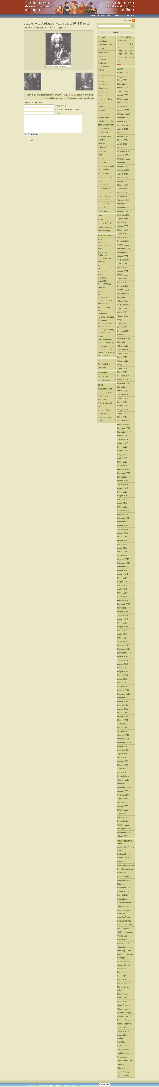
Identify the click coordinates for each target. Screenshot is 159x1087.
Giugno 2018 (122, 406)
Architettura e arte (105, 45)
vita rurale (102, 207)
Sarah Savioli (103, 170)
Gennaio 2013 (123, 645)
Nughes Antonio (124, 884)
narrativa (101, 140)
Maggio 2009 (122, 810)
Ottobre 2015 (122, 526)
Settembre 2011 (123, 705)
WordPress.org (104, 231)
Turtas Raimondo (124, 1076)
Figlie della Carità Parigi (105, 404)
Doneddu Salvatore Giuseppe (125, 956)
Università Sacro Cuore (104, 419)
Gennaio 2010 (123, 780)
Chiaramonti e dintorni (103, 68)
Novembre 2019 (124, 342)
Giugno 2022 (122, 226)
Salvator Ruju (123, 1031)
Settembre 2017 (123, 439)
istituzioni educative (106, 121)
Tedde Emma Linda (125, 1061)
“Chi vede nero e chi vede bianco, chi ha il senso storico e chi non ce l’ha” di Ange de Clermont (106, 349)
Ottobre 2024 (122, 121)
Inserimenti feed (104, 223)
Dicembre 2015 (123, 518)
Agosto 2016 (122, 488)
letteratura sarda (104, 129)
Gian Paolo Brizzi (105, 364)
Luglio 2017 (122, 447)
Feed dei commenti (105, 227)
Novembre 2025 (124, 84)
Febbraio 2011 (123, 731)
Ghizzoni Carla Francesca (123, 966)
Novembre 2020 (124, 297)
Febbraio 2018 (123, 421)
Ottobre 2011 (122, 701)
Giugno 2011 (122, 716)
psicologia (102, 159)
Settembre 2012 (123, 660)
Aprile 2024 (122, 144)
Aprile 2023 (122, 189)
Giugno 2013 (122, 627)
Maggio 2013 (122, 630)
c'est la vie (102, 56)
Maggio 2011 (122, 720)
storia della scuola (105, 185)
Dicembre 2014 (123, 563)
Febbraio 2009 (123, 821)
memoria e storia (104, 136)
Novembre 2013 (124, 608)
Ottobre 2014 (122, 570)
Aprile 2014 (122, 589)
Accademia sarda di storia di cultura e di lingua (45, 6)
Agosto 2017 (122, 443)
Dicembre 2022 (123, 204)
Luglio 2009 (122, 802)
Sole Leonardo (123, 1057)
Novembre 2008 (124, 832)
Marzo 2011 (122, 728)
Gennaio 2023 (123, 200)
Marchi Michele (123, 877)
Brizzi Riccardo (123, 928)
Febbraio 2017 (123, 466)
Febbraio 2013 (123, 642)
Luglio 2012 (122, 668)
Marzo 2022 (122, 237)
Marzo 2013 (122, 638)
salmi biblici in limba (106, 166)
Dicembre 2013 (123, 604)
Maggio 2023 (122, 185)
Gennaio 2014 (123, 600)
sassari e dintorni (105, 177)
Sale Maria (121, 1028)
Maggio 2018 (122, 410)
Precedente (28, 140)
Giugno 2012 (122, 672)
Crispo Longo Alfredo (126, 865)
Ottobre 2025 (122, 88)
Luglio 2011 (122, 713)
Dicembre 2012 (123, 649)
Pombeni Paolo (123, 888)
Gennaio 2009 (123, 825)
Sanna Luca (122, 899)
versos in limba (104, 200)
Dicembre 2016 (123, 473)
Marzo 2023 (122, 193)
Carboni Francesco (125, 932)
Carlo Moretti (103, 376)
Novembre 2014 (124, 567)
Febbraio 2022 (123, 241)
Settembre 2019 (123, 350)
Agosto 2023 (122, 174)
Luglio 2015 (122, 537)
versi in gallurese (105, 192)
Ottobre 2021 (122, 256)
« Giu (119, 64)
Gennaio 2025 (123, 110)
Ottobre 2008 (122, 836)
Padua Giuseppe (124, 1013)
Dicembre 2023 (123, 159)
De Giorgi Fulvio (124, 951)
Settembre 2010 (123, 750)
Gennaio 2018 (123, 425)
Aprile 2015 (122, 548)
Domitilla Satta (104, 380)
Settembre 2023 (123, 170)
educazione (102, 88)
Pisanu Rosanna (124, 1024)
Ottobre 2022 (122, 211)
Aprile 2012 (122, 679)
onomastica (102, 144)
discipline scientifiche (102, 82)
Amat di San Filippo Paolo (125, 848)
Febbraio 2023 (123, 196)
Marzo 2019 (122, 372)
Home (92, 15)
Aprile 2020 (122, 324)
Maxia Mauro (122, 998)
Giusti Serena (123, 873)
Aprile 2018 (122, 413)
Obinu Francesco (124, 1005)
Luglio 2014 (122, 578)
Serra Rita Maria (124, 903)
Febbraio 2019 (123, 376)
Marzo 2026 (122, 80)
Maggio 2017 (122, 454)
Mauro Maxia (122, 994)
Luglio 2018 (122, 402)
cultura (100, 77)
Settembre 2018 (123, 395)
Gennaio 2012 (123, 690)
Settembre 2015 (123, 529)
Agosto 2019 (122, 353)
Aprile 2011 (122, 724)
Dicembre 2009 (123, 784)
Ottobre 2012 (122, 657)
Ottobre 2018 (122, 391)
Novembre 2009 (124, 787)
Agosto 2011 (122, 709)
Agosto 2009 (122, 799)
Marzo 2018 (122, 417)
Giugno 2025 (122, 95)
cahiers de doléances (102, 61)
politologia (102, 151)
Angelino (101, 239)
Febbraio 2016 (123, 511)
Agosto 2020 (122, 309)
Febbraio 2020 (123, 331)
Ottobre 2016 (122, 481)
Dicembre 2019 (123, 338)
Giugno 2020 (122, 316)
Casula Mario (122, 936)
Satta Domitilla (123, 1046)
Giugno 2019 (122, 361)
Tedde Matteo (123, 906)
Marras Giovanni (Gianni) (124, 988)
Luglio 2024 (122, 133)
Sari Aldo (121, 1042)
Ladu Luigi (121, 972)
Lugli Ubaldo (122, 980)
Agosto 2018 (122, 398)
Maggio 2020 (122, 320)
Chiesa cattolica (104, 393)
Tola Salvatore (123, 1068)
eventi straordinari (105, 99)
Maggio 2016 (122, 499)
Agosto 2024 (122, 129)
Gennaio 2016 (123, 514)
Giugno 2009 (122, 806)
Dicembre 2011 (123, 694)
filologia (101, 103)
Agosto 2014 (122, 574)
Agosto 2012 (122, 664)
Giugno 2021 (122, 271)
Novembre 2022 (124, 207)
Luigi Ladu (102, 368)
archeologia (102, 41)
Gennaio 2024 (123, 155)
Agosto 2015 (122, 533)
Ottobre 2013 (122, 612)
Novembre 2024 (124, 118)
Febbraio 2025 (123, 106)
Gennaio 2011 (123, 735)
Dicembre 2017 (123, 428)
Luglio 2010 (122, 758)
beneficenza (103, 52)
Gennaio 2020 (123, 335)
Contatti (130, 15)
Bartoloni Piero (123, 854)
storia (100, 181)
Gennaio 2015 (123, 559)
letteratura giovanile (106, 125)
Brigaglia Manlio (124, 921)
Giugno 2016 (122, 496)
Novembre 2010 (124, 743)
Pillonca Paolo (123, 1020)
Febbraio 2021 (123, 286)
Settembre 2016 (123, 484)
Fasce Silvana (123, 961)
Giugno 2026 (122, 73)
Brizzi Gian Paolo (124, 925)
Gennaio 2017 (123, 469)
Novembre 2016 (124, 477)
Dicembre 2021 (123, 249)
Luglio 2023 (122, 178)
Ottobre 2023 (122, 166)
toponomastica (104, 188)
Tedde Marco (122, 1065)
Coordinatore (119, 15)
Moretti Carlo (122, 1001)
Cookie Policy (123, 943)
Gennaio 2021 (123, 290)
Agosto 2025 (122, 91)
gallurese (101, 110)
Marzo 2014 (122, 593)
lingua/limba (103, 132)
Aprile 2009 (122, 814)
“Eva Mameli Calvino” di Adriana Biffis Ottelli (105, 300)
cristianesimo (103, 74)
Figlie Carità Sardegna (103, 397)
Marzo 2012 (122, 683)
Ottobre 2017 (122, 436)
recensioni (102, 162)
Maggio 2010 (122, 765)
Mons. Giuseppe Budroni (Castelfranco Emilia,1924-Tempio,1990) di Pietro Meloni (104, 253)
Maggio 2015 (122, 544)
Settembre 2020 (123, 305)
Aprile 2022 (122, 234)
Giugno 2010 (122, 761)
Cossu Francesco (124, 947)
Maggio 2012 (122, 675)
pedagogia (102, 147)
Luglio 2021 (122, 267)
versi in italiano (104, 196)
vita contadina (103, 203)
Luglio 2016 (122, 492)
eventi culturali (104, 92)
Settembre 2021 (123, 260)
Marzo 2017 (122, 462)
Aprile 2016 (122, 503)
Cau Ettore (121, 862)
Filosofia (101, 107)
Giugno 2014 (122, 582)
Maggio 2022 (122, 230)
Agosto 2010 (122, 754)
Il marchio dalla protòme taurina (104, 115)
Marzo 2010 (122, 773)
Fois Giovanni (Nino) (125, 869)
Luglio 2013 (122, 623)
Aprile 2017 (122, 458)
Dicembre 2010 (123, 739)
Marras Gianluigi (124, 983)
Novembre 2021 (124, 252)
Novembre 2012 (124, 653)
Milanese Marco (123, 880)
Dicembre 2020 (123, 294)
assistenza (102, 49)
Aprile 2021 (122, 279)
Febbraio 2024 (123, 151)
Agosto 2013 (122, 619)
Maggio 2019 (122, 365)
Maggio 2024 (122, 140)
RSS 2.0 (72, 95)
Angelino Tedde (123, 917)
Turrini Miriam (123, 1072)
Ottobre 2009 (122, 791)
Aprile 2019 (122, 368)
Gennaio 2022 (123, 245)
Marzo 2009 (122, 817)
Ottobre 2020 (122, 301)
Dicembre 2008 (123, 829)
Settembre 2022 (123, 215)
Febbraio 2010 (123, 776)
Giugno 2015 (122, 540)
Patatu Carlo (122, 1016)
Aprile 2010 (122, 769)
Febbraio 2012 (123, 686)
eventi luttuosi (103, 95)
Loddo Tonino (123, 976)
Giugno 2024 (122, 136)
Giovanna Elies (104, 307)
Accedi (100, 220)
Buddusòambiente (105, 389)
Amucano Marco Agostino (124, 911)
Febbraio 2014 (123, 597)
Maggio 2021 (122, 275)
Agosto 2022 (122, 219)
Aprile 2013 (122, 634)
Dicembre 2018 (123, 383)
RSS (133, 20)
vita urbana (102, 211)
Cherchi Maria (123, 940)
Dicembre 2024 (123, 114)
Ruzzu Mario (122, 895)
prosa (100, 155)
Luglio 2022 (122, 222)
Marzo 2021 (122, 282)
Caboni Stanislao (124, 858)
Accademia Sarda (104, 15)
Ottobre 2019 (122, 346)
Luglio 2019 (122, 357)
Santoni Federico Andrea (124, 1036)
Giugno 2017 (122, 451)
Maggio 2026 (122, 77)
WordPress (93, 1085)
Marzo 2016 (122, 507)
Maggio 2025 (122, 99)
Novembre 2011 (123, 698)
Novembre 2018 (124, 387)
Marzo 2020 (122, 327)
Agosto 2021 (122, 264)
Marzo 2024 (122, 148)
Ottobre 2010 (122, 746)
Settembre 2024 (123, 125)
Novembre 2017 (124, 432)
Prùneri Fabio (123, 891)
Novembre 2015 (124, 522)
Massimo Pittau (104, 410)
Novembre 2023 (124, 163)
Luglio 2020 (122, 312)
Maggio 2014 (122, 585)
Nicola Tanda (103, 414)
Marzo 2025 (122, 103)
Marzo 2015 (122, 552)
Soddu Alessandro (125, 1053)
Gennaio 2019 (123, 380)
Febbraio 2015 (123, 555)
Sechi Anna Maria (124, 1050)
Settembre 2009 (123, 795)
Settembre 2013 (123, 615)
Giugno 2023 (122, 181)
